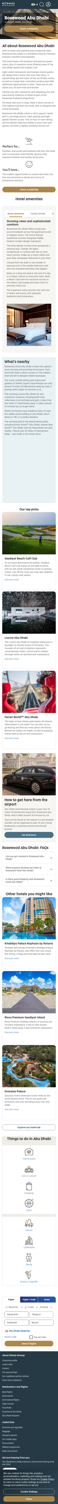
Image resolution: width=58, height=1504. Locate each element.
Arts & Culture (29, 1175)
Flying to (36, 1314)
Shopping (29, 1193)
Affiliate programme (11, 1447)
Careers (5, 1368)
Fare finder (7, 1407)
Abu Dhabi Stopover (10, 1415)
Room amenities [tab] (16, 213)
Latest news (7, 1364)
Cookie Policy (47, 1479)
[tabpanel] (29, 282)
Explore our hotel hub (29, 1127)
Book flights (7, 1392)
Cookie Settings (29, 1492)
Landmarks (29, 1247)
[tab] (11, 1300)
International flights (10, 1399)
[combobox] (14, 1307)
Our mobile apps (9, 1439)
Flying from (12, 1314)
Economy (44, 1307)
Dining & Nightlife (29, 1281)
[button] (34, 4)
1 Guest (30, 1307)
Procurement (8, 1443)
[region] (29, 1487)
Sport (29, 1210)
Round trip (13, 1307)
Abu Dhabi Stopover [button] (19, 1330)
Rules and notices (9, 1451)
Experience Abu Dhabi (11, 1411)
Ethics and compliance (12, 1380)
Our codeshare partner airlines (15, 1376)
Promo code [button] (10, 1336)
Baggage (6, 1431)
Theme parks (29, 1158)
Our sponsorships (9, 1372)
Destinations (7, 1395)
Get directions (29, 834)
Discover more (12, 579)
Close (29, 1499)
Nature (29, 1230)
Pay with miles (40, 1337)
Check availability (29, 28)
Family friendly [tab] (38, 213)
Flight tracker (8, 1403)
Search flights (29, 1343)
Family (29, 1264)
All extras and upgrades (12, 1427)
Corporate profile (9, 1360)
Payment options (9, 1435)
